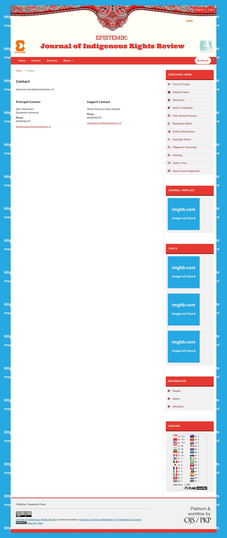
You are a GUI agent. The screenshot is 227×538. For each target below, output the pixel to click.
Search (204, 60)
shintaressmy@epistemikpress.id (104, 123)
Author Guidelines (183, 107)
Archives (52, 60)
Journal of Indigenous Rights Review (36, 519)
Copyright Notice (181, 139)
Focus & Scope (181, 84)
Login (211, 9)
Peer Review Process (185, 115)
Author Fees (180, 163)
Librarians (178, 406)
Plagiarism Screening (184, 147)
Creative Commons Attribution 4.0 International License (110, 519)
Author (176, 398)
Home (22, 60)
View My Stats (35, 523)
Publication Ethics (182, 123)
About (67, 60)
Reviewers (178, 100)
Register (199, 9)
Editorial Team (181, 92)
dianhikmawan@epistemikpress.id (33, 126)
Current (36, 60)
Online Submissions (184, 131)
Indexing (177, 155)
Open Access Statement (186, 171)
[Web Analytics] (21, 523)
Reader (176, 390)
